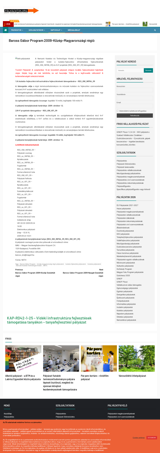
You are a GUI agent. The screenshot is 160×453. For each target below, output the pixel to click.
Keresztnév (121, 86)
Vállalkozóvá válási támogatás (129, 285)
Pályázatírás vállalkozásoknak (129, 170)
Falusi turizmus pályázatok (128, 253)
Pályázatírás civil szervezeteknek (130, 180)
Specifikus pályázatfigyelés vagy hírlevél (133, 189)
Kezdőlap (8, 414)
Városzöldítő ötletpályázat (146, 24)
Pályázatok (16, 30)
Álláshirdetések (123, 228)
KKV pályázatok (123, 234)
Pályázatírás (122, 161)
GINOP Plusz (122, 282)
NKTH (45, 265)
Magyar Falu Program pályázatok (130, 272)
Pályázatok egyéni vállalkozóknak (130, 259)
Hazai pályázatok (124, 209)
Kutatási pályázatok (94, 264)
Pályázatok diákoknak (125, 218)
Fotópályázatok (123, 301)
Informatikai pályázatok (126, 304)
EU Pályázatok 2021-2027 (127, 205)
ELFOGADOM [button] (152, 437)
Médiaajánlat (74, 30)
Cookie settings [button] (139, 438)
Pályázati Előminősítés (126, 164)
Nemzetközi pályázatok (126, 320)
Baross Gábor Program (27, 264)
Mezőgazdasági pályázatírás (128, 173)
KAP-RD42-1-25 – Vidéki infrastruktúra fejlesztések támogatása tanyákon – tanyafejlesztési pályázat (49, 320)
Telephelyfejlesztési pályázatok (130, 237)
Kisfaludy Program (124, 269)
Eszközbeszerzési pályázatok (129, 247)
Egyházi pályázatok (124, 291)
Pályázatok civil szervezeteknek (130, 224)
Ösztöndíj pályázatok (125, 231)
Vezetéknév (121, 94)
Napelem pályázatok (125, 314)
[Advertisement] (59, 297)
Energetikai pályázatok (126, 295)
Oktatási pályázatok (125, 317)
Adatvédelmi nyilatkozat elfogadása (132, 111)
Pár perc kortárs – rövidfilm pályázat (112, 24)
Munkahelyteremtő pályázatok (129, 256)
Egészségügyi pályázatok (127, 288)
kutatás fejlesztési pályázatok (76, 264)
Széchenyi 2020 (123, 275)
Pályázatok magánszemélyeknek (130, 212)
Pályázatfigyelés (123, 186)
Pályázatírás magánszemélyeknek (131, 177)
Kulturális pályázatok (125, 266)
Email (119, 102)
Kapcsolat (55, 30)
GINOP (119, 279)
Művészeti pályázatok (126, 263)
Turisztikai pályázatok (125, 250)
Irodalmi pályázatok (125, 307)
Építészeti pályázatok (125, 298)
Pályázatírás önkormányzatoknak (130, 183)
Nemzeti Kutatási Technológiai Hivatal (28, 265)
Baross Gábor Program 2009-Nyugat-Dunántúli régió (83, 273)
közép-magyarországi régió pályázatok (50, 264)
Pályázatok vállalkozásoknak (128, 215)
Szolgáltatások (36, 30)
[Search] (155, 30)
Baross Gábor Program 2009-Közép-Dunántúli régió (35, 273)
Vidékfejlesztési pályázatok (128, 240)
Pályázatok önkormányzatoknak (130, 221)
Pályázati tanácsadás (125, 167)
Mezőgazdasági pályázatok (128, 244)
